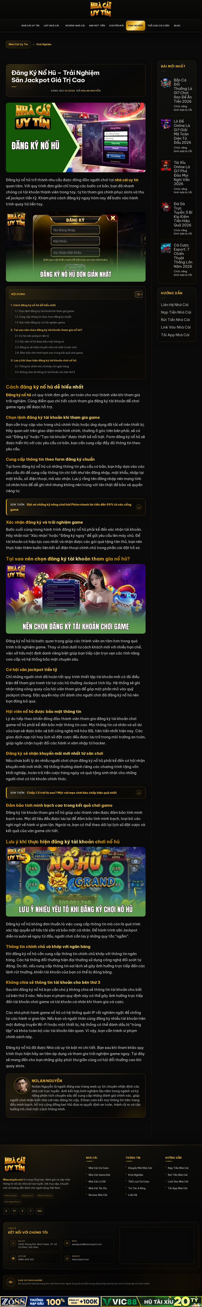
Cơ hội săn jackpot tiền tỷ (34, 335)
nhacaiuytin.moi (80, 1259)
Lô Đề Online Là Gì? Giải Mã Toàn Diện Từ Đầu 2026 (182, 132)
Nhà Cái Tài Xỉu (98, 1188)
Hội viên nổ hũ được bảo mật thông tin (42, 341)
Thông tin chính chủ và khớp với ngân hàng (44, 366)
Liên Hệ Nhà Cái (175, 305)
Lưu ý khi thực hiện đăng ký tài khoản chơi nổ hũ (45, 360)
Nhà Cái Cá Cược (99, 1168)
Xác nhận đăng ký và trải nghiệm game (42, 322)
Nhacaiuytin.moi (13, 1179)
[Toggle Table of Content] (137, 294)
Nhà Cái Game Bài (99, 1174)
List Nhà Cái (51, 25)
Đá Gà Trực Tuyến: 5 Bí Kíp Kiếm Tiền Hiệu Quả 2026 (183, 214)
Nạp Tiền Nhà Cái (176, 312)
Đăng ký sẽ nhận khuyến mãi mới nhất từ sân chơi (48, 347)
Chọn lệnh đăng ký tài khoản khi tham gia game (46, 311)
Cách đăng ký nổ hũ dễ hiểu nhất (34, 305)
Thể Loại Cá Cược (159, 25)
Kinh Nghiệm (135, 25)
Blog (177, 25)
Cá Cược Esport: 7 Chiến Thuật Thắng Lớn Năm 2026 (183, 256)
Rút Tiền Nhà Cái (175, 320)
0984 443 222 (26, 1259)
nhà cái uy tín (126, 180)
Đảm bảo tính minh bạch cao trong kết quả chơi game (51, 352)
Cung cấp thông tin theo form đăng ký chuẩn (45, 316)
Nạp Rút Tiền (97, 25)
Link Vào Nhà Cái (176, 327)
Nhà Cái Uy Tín (18, 44)
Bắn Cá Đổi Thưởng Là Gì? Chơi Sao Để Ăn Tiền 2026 (183, 91)
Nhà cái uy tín (30, 25)
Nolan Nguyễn (90, 90)
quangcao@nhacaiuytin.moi (87, 1244)
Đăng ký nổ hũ (18, 395)
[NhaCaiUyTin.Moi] (101, 9)
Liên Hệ (132, 1194)
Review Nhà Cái (75, 25)
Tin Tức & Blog (137, 1188)
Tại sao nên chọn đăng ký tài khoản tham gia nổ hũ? (48, 329)
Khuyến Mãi (116, 25)
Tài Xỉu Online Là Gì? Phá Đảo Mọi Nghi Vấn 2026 (182, 173)
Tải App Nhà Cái (175, 335)
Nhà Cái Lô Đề (97, 1181)
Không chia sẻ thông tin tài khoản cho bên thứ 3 (47, 372)
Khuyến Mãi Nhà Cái (140, 1168)
